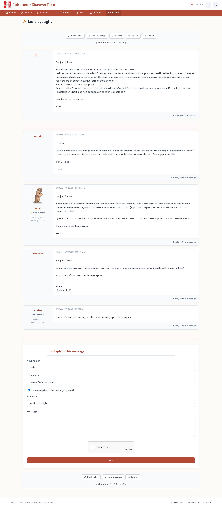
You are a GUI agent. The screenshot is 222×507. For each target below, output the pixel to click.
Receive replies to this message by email (53, 390)
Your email (33, 375)
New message (99, 35)
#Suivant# (119, 42)
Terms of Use (176, 502)
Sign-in (134, 35)
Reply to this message (184, 115)
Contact (206, 502)
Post (111, 460)
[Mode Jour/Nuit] (215, 5)
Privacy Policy (192, 502)
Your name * (33, 360)
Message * (33, 411)
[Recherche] (208, 5)
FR (201, 4)
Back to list (76, 35)
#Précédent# (104, 42)
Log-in (151, 35)
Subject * (32, 396)
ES (197, 4)
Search (118, 35)
